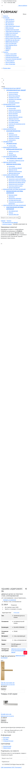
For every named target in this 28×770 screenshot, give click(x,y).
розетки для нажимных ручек (17, 124)
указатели (11, 125)
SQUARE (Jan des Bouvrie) (12, 40)
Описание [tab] (16, 612)
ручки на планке (13, 94)
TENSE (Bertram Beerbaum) (12, 31)
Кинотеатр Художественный (13, 59)
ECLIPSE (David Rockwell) (12, 29)
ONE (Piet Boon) (9, 19)
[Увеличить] (1, 243)
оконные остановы (14, 138)
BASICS (7, 50)
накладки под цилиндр (15, 99)
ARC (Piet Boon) (9, 24)
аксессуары (12, 101)
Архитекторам (7, 746)
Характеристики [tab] (6, 612)
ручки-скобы (12, 145)
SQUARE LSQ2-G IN (7, 715)
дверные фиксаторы (14, 173)
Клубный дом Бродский (12, 57)
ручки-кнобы (12, 108)
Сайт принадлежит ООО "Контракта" (11, 767)
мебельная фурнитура (10, 147)
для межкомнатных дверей (12, 88)
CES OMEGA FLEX (13, 211)
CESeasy (11, 213)
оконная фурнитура (9, 129)
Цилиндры (12, 197)
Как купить (6, 737)
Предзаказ (14, 605)
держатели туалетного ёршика (17, 180)
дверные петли (13, 170)
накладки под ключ (14, 97)
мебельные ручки (14, 151)
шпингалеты (12, 140)
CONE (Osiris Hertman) (11, 33)
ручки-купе (12, 166)
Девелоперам (7, 748)
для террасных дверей (10, 156)
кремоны (11, 133)
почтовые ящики (13, 122)
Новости (5, 16)
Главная (3, 221)
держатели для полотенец (16, 184)
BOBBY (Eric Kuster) (10, 35)
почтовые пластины (14, 120)
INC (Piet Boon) (9, 23)
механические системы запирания (14, 189)
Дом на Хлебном (10, 62)
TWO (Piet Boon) (9, 21)
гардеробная (12, 155)
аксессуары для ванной (10, 175)
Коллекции (6, 17)
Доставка (5, 739)
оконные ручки (13, 135)
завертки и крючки (14, 136)
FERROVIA (8, 47)
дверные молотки (14, 119)
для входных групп (9, 104)
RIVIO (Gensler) (9, 28)
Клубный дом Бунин (11, 55)
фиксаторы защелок (14, 96)
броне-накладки (13, 113)
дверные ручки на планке (18, 649)
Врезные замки (13, 195)
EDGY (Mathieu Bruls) (11, 45)
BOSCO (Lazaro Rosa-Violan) (13, 38)
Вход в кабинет (22, 5)
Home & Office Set (14, 214)
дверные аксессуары (9, 162)
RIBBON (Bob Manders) (11, 42)
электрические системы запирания (14, 205)
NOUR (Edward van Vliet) (12, 36)
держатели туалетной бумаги (17, 179)
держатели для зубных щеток (17, 182)
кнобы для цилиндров (15, 112)
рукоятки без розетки (15, 110)
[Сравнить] (1, 681)
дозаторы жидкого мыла (15, 186)
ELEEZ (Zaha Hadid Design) (12, 26)
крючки (11, 153)
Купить (3, 689)
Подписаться (5, 761)
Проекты (5, 52)
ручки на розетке (13, 92)
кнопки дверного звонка (15, 117)
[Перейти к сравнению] (3, 78)
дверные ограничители (15, 171)
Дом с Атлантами (10, 64)
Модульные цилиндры (15, 198)
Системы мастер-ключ (15, 200)
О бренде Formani (8, 741)
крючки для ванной (14, 187)
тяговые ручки (7, 141)
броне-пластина (13, 115)
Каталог (9, 221)
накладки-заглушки (14, 102)
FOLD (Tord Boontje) (10, 43)
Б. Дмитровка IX (9, 60)
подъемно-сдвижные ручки (16, 160)
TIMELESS (8, 48)
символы (11, 127)
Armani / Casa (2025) (11, 54)
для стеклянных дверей (15, 168)
